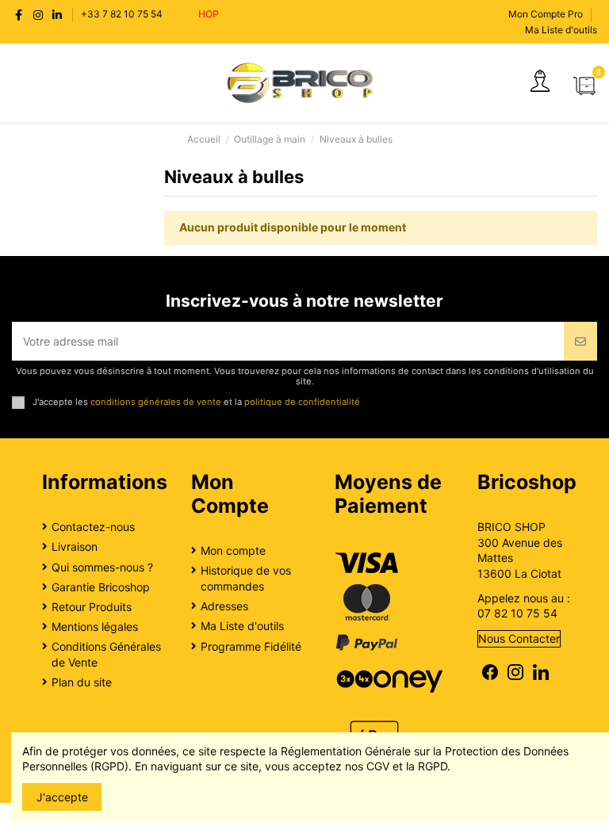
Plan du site (82, 682)
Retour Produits (92, 606)
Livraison (75, 546)
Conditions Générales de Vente (106, 654)
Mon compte (233, 550)
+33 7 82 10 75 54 (122, 14)
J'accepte (62, 797)
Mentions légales (95, 626)
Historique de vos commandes (246, 578)
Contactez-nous (93, 526)
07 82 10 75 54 (517, 613)
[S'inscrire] (580, 341)
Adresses (224, 606)
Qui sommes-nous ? (102, 567)
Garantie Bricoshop (101, 587)
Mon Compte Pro (545, 14)
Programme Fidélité (251, 646)
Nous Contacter (519, 638)
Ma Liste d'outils (561, 30)
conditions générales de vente (155, 401)
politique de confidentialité (302, 401)
